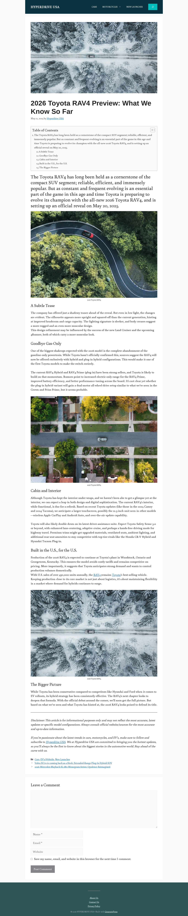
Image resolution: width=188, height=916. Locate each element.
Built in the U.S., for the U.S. (53, 163)
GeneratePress (111, 911)
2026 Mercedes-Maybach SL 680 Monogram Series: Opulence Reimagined (72, 766)
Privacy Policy (94, 906)
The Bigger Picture (48, 167)
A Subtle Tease (46, 151)
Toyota (116, 575)
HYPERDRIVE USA (45, 7)
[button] (121, 7)
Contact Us (94, 902)
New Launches (62, 759)
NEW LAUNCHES (134, 7)
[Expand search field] (152, 7)
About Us (94, 898)
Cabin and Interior (48, 159)
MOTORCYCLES (110, 7)
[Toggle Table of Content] (151, 130)
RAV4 (97, 575)
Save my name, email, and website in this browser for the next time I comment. (82, 859)
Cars (37, 759)
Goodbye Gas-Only (48, 155)
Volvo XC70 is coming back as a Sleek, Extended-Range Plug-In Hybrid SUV (73, 763)
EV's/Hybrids (47, 759)
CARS (94, 7)
